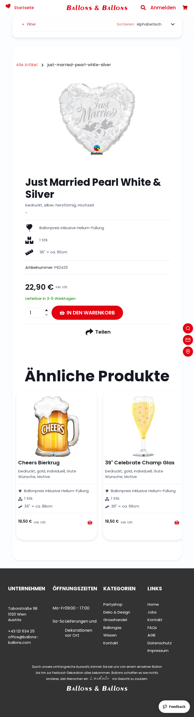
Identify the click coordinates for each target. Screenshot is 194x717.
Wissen (110, 635)
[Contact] (188, 340)
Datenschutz (160, 643)
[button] (46, 310)
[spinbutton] (37, 313)
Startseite (24, 7)
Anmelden (163, 7)
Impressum (158, 650)
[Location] (188, 352)
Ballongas (112, 627)
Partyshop (113, 604)
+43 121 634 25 (21, 631)
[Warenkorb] (185, 8)
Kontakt (110, 643)
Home (153, 604)
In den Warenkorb (91, 312)
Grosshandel (115, 619)
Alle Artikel (26, 65)
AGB (151, 635)
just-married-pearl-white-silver (79, 65)
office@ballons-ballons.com (23, 639)
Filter (31, 24)
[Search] (143, 8)
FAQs (152, 627)
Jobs (152, 612)
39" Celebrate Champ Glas (140, 462)
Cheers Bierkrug (39, 462)
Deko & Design (116, 612)
